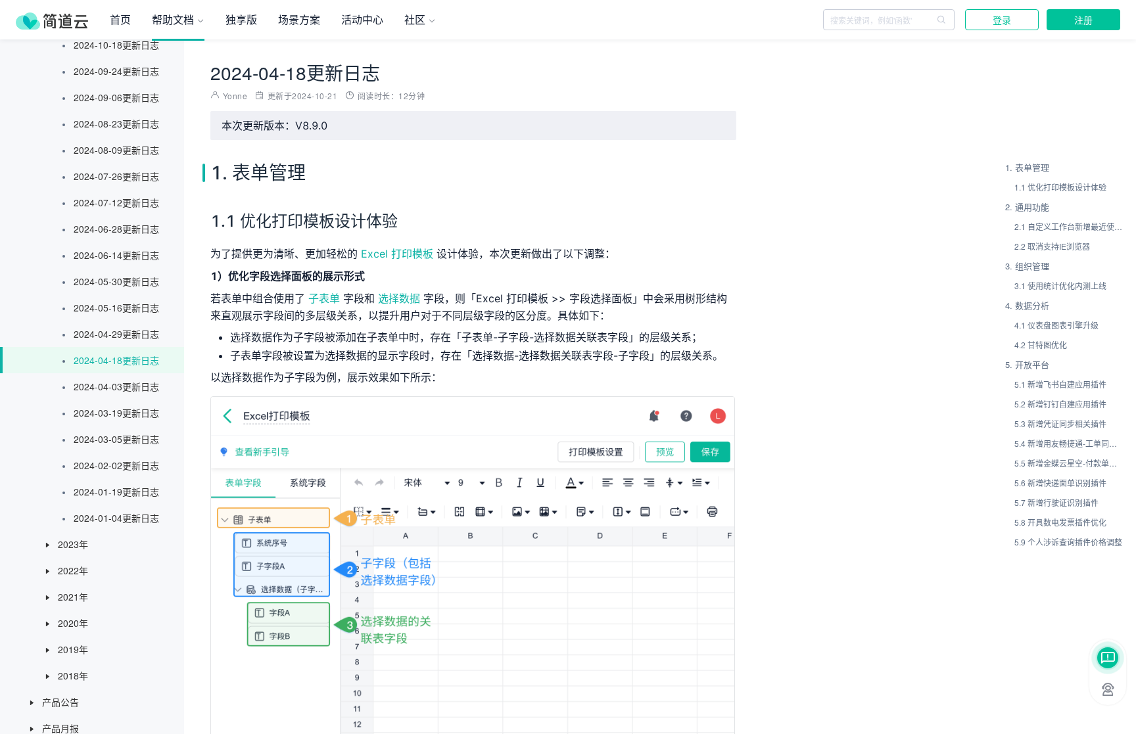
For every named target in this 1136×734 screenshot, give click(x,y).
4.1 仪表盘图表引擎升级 (1056, 325)
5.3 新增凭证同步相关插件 (1060, 423)
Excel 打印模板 (397, 253)
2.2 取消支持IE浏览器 (1052, 246)
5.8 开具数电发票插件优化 (1060, 522)
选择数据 (399, 298)
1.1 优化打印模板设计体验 (1060, 187)
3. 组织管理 (1027, 266)
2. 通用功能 (1027, 206)
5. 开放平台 (1027, 364)
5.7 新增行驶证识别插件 (1056, 502)
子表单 (324, 298)
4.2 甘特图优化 (1040, 344)
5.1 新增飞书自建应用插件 (1060, 384)
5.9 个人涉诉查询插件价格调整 (1068, 541)
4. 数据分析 (1027, 305)
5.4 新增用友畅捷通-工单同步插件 (1069, 443)
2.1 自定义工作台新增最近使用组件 (1069, 226)
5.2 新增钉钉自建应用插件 (1060, 403)
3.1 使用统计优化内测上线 (1060, 285)
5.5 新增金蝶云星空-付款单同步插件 (1069, 463)
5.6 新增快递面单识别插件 (1060, 482)
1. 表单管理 (1027, 167)
